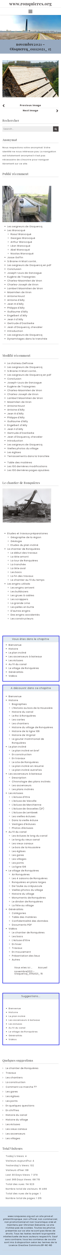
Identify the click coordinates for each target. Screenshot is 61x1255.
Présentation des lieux (26, 955)
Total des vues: (16, 1184)
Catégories (19, 913)
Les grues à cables (22, 595)
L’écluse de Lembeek (25, 812)
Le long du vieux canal (26, 839)
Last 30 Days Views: (18, 1174)
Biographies (19, 704)
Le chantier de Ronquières (23, 549)
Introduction (15, 331)
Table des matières (19, 462)
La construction (16, 1082)
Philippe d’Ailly (16, 307)
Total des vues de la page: (23, 1193)
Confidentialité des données (30, 921)
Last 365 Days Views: (19, 1179)
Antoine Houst (16, 296)
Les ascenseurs (22, 785)
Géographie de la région (26, 537)
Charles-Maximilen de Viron (24, 280)
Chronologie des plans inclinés (31, 781)
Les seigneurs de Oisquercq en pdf (29, 265)
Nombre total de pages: (21, 1198)
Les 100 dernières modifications (27, 466)
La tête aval (18, 568)
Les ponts (18, 862)
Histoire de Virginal (23, 735)
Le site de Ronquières (25, 762)
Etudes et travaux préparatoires (27, 533)
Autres (16, 959)
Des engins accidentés (25, 614)
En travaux (18, 758)
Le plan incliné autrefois (27, 770)
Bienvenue (15, 645)
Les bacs (16, 572)
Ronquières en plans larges (29, 882)
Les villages (19, 859)
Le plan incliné (17, 652)
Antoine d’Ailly (16, 300)
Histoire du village (23, 893)
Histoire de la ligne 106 (26, 731)
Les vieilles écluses (24, 816)
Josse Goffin (15, 257)
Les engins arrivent (22, 587)
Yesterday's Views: (18, 1165)
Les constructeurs (22, 618)
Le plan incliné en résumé (28, 766)
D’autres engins (20, 610)
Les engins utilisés (18, 583)
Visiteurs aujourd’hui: (19, 1160)
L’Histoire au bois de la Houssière (32, 708)
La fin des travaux (22, 576)
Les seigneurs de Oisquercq (24, 226)
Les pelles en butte (22, 607)
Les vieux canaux (22, 843)
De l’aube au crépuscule (27, 886)
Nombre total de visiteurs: (22, 1188)
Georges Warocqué (23, 238)
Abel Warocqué (20, 249)
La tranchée (18, 564)
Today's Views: (15, 1156)
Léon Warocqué (20, 245)
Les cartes (18, 719)
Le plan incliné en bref (25, 750)
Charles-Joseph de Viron (22, 284)
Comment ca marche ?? (21, 1087)
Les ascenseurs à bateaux (25, 656)
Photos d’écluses (22, 828)
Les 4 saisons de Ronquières (30, 878)
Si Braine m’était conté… (22, 261)
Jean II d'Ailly (15, 319)
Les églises (14, 452)
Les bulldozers (19, 591)
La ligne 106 (19, 866)
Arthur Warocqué (21, 242)
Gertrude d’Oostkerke (20, 323)
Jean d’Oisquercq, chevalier (25, 327)
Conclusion (14, 269)
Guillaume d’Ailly (17, 311)
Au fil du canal (18, 664)
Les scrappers (19, 599)
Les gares (18, 855)
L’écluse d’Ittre (21, 797)
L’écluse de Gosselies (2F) (28, 808)
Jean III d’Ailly (15, 304)
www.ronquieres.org (30, 4)
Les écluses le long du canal (29, 835)
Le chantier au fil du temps (28, 580)
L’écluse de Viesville (24, 801)
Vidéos (13, 676)
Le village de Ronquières (24, 668)
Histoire (13, 648)
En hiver (16, 944)
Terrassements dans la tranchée (28, 456)
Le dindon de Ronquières (27, 901)
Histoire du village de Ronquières (32, 727)
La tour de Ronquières (24, 560)
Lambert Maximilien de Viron (25, 288)
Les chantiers (20, 723)
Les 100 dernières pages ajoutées (28, 470)
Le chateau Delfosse (20, 363)
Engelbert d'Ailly (17, 315)
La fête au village (23, 905)
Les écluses (16, 660)
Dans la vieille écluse (25, 820)
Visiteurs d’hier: (15, 1170)
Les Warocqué (16, 230)
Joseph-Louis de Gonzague (24, 273)
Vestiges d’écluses (24, 824)
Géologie (16, 541)
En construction (22, 754)
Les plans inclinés (23, 789)
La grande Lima (20, 603)
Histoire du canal (22, 711)
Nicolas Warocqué (22, 253)
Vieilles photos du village (23, 448)
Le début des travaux (24, 552)
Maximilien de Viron (19, 292)
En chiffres (12, 1110)
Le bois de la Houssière (26, 847)
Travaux (17, 948)
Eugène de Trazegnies (21, 276)
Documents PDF (22, 924)
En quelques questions (20, 1105)
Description (19, 777)
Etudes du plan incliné (24, 545)
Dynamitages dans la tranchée (27, 338)
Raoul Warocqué (21, 234)
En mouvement (21, 952)
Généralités (16, 672)
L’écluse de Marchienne (26, 804)
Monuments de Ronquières (29, 897)
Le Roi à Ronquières (24, 715)
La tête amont (20, 556)
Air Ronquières (21, 874)
